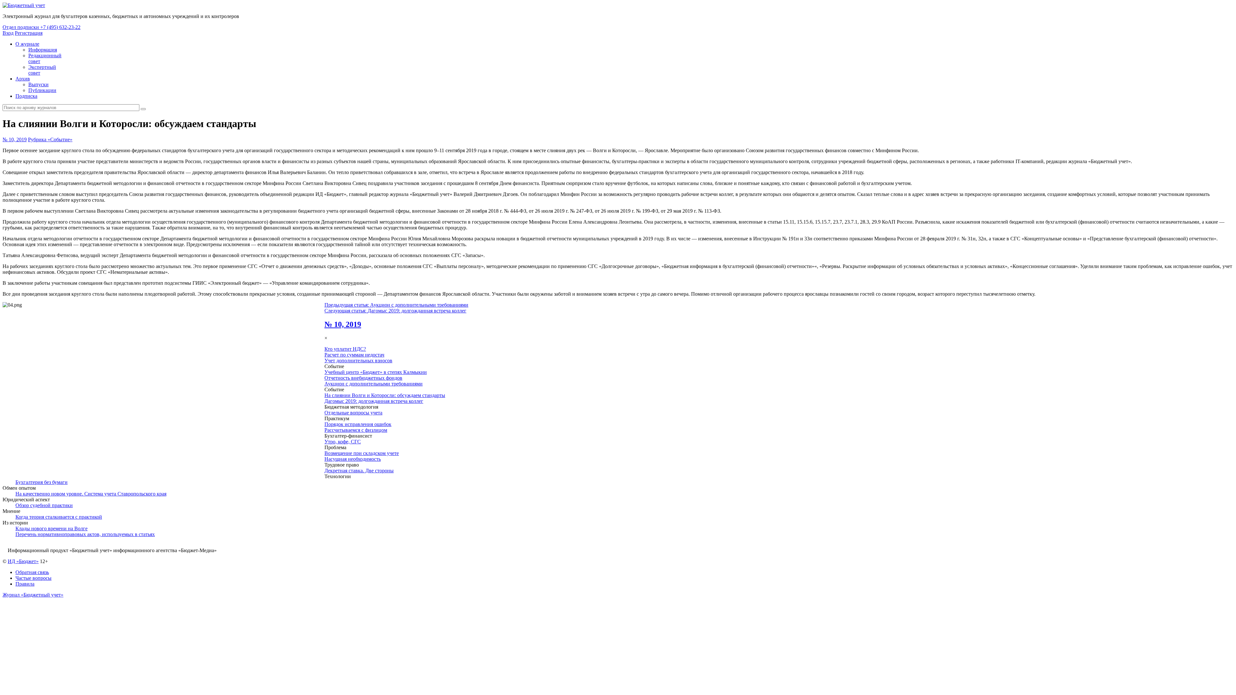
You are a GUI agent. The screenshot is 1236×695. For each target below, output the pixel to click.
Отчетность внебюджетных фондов (363, 378)
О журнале (27, 44)
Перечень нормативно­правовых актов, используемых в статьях (85, 534)
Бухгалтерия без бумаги (41, 482)
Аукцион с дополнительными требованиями (373, 383)
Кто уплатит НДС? (345, 349)
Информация (42, 49)
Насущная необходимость (352, 459)
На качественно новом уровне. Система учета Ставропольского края (90, 493)
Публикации (42, 90)
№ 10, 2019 (15, 139)
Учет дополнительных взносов (358, 360)
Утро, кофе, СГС (342, 441)
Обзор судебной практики (44, 505)
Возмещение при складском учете (361, 453)
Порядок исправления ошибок (357, 424)
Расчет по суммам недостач (354, 354)
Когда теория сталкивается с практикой (58, 517)
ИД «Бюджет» (23, 561)
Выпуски (38, 84)
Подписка (26, 96)
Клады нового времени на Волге (51, 528)
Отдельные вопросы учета (353, 412)
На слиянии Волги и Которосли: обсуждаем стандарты (384, 395)
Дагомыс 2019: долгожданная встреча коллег (373, 401)
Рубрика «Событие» (50, 139)
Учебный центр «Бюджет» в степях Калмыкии (375, 372)
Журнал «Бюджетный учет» (33, 595)
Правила (24, 584)
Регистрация (28, 33)
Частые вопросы (33, 578)
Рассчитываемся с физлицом (355, 430)
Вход (8, 33)
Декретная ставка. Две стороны (359, 470)
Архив (22, 78)
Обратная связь (32, 572)
